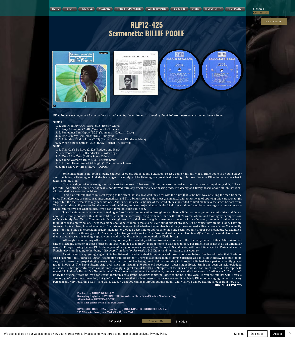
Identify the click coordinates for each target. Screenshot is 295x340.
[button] (258, 8)
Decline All (257, 334)
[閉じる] (290, 333)
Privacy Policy (158, 334)
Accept (277, 334)
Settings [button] (239, 334)
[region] (80, 79)
